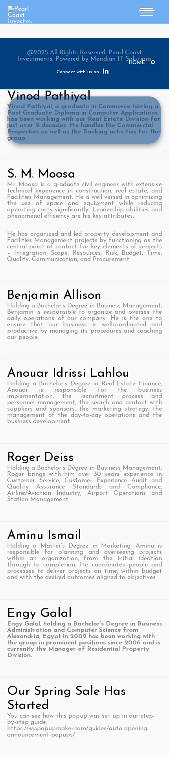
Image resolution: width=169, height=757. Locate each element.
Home (137, 62)
